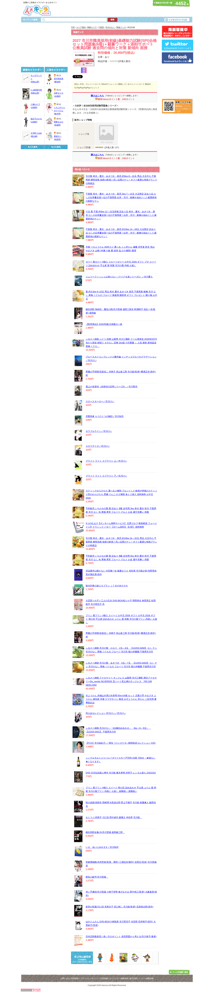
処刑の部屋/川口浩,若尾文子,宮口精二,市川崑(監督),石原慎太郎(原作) (119, 906)
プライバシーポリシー (89, 978)
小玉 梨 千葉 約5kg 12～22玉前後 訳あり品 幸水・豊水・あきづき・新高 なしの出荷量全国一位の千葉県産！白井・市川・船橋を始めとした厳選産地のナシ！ (121, 215)
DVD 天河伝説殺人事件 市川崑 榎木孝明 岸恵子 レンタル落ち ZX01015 (121, 772)
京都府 (34, 107)
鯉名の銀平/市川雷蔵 (97, 877)
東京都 (34, 136)
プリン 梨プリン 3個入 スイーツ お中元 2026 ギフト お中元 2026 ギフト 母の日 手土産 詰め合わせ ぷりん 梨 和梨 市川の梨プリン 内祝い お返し (121, 619)
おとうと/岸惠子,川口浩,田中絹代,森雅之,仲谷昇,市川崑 (114, 817)
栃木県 (57, 114)
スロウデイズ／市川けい (98, 446)
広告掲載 (104, 978)
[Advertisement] (106, 8)
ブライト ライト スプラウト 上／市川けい (106, 461)
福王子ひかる (36, 119)
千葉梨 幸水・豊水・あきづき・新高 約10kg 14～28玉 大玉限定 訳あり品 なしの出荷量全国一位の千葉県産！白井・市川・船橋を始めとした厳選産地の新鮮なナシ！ (121, 233)
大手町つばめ (36, 133)
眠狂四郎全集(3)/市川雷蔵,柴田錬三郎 (105, 832)
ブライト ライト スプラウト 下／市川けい (106, 476)
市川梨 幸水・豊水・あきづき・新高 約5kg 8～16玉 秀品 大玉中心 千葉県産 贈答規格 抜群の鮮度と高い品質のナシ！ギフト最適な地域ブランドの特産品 (121, 180)
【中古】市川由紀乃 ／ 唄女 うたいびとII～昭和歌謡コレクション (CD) (121, 743)
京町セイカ (58, 93)
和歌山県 (35, 82)
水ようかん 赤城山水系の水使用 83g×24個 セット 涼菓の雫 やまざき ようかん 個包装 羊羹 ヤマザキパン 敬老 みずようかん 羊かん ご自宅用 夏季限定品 (121, 699)
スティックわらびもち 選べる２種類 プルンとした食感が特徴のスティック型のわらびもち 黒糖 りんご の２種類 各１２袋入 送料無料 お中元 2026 (121, 494)
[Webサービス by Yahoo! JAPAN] (30, 990)
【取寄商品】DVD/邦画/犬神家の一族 (104, 324)
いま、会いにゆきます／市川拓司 (102, 847)
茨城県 (57, 125)
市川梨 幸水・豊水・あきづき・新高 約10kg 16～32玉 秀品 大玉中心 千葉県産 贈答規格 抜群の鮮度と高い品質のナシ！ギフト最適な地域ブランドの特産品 (121, 542)
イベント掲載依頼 (146, 978)
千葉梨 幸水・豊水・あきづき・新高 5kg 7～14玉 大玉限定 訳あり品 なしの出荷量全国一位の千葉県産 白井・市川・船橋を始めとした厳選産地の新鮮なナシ (121, 197)
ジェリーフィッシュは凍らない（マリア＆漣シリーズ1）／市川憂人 (119, 276)
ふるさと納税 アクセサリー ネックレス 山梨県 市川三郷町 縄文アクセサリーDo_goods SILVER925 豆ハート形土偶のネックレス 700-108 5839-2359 (121, 681)
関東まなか (58, 122)
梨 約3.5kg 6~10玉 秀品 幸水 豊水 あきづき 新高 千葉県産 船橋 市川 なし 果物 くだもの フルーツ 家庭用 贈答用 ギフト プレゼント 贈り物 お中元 (121, 295)
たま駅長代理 (36, 90)
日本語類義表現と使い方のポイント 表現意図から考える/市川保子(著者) (121, 936)
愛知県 (57, 82)
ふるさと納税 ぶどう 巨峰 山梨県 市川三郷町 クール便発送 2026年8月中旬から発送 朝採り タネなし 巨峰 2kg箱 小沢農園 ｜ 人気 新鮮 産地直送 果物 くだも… (121, 343)
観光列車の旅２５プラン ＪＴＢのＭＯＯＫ (107, 585)
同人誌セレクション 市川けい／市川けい (106, 713)
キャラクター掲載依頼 (118, 978)
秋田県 (57, 139)
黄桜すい (57, 136)
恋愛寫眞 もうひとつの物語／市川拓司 (105, 416)
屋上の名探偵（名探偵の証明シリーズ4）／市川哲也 (111, 386)
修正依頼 (133, 978)
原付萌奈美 (58, 79)
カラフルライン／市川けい (99, 431)
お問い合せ (65, 978)
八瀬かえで (35, 104)
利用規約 (75, 978)
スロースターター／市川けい (100, 401)
